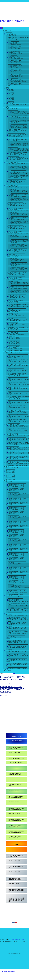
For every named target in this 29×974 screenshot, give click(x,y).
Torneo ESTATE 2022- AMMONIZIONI (16, 586)
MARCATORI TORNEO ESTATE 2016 (17, 658)
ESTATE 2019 (9, 614)
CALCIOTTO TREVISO (12, 21)
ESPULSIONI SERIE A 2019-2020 (19, 286)
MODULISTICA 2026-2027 (14, 135)
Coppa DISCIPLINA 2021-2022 (15, 249)
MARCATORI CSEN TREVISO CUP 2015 (18, 465)
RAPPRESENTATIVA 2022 (14, 52)
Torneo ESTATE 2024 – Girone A (16, 530)
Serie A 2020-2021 (12, 258)
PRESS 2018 (11, 99)
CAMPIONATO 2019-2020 (12, 278)
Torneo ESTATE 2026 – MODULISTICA (18, 502)
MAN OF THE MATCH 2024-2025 (16, 181)
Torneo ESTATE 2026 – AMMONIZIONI (16, 495)
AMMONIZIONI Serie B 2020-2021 (19, 269)
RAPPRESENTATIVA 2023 (14, 50)
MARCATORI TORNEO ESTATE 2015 (17, 664)
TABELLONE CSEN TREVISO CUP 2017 (18, 456)
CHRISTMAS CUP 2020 (17, 61)
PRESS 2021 (11, 96)
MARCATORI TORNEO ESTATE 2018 (17, 633)
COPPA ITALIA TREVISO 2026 (13, 364)
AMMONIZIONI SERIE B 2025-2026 (20, 150)
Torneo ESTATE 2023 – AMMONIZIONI (16, 564)
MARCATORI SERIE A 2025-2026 (19, 143)
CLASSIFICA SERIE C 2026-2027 (19, 124)
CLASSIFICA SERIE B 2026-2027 (19, 117)
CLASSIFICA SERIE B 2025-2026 (19, 148)
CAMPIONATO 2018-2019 (12, 301)
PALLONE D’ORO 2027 (14, 337)
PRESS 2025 (11, 90)
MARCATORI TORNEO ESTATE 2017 (17, 646)
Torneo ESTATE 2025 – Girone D (16, 511)
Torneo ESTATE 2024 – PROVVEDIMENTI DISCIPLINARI (17, 538)
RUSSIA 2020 (14, 62)
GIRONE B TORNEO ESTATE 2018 (17, 630)
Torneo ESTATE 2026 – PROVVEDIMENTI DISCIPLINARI (17, 492)
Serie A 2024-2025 (12, 165)
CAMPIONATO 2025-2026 (12, 138)
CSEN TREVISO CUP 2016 (12, 458)
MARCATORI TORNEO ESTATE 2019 (17, 622)
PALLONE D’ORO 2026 (14, 338)
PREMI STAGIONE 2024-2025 (15, 184)
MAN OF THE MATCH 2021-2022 (16, 253)
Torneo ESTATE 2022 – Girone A (16, 576)
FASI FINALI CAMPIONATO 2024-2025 (18, 163)
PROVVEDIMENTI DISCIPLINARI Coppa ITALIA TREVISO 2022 (18, 422)
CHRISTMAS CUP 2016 (17, 80)
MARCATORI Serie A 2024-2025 (19, 167)
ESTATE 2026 (9, 481)
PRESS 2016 (11, 102)
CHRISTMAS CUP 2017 (17, 75)
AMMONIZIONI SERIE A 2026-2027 (20, 113)
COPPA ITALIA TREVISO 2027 (13, 352)
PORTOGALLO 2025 (16, 44)
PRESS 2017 (11, 101)
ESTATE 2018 (9, 626)
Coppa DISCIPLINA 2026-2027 (15, 129)
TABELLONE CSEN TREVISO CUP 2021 (18, 425)
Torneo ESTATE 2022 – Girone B (16, 577)
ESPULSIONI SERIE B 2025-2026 (19, 152)
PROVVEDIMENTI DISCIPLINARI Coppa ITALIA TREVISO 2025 (18, 385)
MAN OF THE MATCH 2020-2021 (16, 276)
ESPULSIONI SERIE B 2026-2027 (19, 121)
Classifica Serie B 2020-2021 (17, 267)
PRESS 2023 (11, 93)
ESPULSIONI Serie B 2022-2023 (19, 223)
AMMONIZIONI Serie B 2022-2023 (19, 222)
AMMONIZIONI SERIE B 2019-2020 (20, 291)
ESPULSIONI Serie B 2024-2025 (19, 176)
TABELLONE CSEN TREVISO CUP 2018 (18, 452)
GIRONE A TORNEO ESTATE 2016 (17, 653)
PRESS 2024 (11, 92)
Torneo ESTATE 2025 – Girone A (16, 507)
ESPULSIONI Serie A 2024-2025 (18, 170)
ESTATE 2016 (9, 650)
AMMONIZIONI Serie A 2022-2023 (19, 216)
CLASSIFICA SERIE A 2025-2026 (19, 142)
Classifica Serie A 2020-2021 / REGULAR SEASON (18, 260)
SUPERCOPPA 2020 (10, 474)
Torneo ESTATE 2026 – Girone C (16, 486)
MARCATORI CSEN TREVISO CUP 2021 (18, 426)
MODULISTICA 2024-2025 (14, 182)
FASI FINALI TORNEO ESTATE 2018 (17, 627)
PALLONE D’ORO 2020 (14, 346)
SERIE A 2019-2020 (13, 281)
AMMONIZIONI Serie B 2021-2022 (19, 246)
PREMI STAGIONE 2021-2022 (15, 255)
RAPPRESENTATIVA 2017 (14, 74)
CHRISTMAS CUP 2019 (17, 65)
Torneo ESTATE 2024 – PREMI (15, 549)
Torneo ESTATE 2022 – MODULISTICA (18, 592)
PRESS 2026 (11, 89)
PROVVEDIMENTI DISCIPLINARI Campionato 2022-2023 (17, 227)
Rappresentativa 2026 (13, 39)
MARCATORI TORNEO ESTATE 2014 (17, 668)
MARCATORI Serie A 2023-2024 (19, 191)
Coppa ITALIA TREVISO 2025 (13, 375)
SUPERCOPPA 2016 (10, 479)
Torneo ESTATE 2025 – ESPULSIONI (20, 520)
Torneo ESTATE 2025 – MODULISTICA (18, 525)
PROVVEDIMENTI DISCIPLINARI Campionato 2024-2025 (17, 179)
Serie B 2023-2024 (12, 195)
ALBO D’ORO (9, 33)
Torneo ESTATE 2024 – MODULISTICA (18, 548)
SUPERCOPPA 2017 (10, 478)
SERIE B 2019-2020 (13, 287)
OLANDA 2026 (15, 41)
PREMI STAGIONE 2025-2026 (15, 161)
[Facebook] (13, 922)
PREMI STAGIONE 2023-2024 (15, 208)
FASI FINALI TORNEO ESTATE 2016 (17, 651)
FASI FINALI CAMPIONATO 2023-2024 (18, 188)
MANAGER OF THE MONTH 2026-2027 (18, 134)
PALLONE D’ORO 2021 (14, 345)
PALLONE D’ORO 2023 (14, 342)
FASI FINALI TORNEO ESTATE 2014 (17, 667)
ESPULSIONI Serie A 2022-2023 (18, 217)
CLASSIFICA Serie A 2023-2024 (18, 190)
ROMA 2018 (14, 71)
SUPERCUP (6, 466)
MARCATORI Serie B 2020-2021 (19, 268)
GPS (7, 106)
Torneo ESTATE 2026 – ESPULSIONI (20, 497)
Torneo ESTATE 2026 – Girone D (16, 488)
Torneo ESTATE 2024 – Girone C (16, 532)
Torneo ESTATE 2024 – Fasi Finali (16, 529)
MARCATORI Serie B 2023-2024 (19, 198)
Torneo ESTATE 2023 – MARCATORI (17, 567)
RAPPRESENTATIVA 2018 (14, 69)
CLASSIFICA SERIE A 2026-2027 (19, 111)
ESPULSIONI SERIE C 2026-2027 (19, 127)
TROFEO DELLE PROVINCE (18, 81)
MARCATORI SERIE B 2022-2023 (19, 221)
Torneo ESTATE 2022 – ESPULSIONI (20, 587)
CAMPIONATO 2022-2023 (12, 209)
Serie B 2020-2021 (12, 265)
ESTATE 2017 (9, 638)
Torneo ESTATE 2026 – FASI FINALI (17, 483)
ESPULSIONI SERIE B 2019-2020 (19, 292)
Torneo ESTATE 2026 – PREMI (15, 503)
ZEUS (7, 87)
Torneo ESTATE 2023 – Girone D (16, 557)
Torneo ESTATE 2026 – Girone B (16, 485)
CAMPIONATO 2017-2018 (12, 311)
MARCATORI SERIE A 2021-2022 (19, 239)
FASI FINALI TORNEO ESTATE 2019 (17, 615)
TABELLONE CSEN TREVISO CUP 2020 (18, 435)
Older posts (3, 695)
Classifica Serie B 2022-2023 (17, 219)
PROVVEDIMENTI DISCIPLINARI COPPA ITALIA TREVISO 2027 (17, 362)
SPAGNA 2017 (14, 78)
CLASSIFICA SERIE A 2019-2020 (19, 282)
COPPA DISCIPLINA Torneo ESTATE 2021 (18, 601)
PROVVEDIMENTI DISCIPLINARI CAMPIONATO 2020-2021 (17, 273)
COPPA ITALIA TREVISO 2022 (13, 410)
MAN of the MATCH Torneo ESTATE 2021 (18, 610)
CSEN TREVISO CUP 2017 (12, 455)
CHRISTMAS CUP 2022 (17, 53)
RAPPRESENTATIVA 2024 (14, 46)
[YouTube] (16, 922)
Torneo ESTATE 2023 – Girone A (16, 553)
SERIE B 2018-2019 (13, 305)
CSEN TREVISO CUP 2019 (12, 446)
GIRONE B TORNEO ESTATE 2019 (17, 618)
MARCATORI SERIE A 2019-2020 (19, 283)
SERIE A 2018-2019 (13, 302)
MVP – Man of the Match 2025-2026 (16, 157)
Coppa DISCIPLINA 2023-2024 (15, 202)
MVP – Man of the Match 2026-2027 (16, 133)
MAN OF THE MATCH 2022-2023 (16, 228)
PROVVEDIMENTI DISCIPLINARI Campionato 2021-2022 (17, 251)
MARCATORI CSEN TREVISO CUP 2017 (18, 457)
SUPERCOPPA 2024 (10, 469)
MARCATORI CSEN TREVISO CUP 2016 (18, 461)
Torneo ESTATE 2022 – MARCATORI (17, 589)
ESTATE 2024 (9, 527)
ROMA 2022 (14, 55)
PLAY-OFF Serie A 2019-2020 (15, 279)
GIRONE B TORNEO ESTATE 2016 (17, 654)
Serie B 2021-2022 (12, 242)
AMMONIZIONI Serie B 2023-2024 (19, 199)
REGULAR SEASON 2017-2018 (16, 315)
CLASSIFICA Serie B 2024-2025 (18, 172)
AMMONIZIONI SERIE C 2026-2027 (20, 126)
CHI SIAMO (9, 32)
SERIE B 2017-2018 (13, 314)
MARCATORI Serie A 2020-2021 (19, 262)
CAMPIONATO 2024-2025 (12, 162)
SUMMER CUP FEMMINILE (15, 637)
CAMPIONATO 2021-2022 (12, 232)
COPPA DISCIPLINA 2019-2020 (16, 296)
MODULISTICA (12, 207)
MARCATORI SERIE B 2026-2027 (19, 119)
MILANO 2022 (14, 56)
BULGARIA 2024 (15, 48)
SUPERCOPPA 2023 (10, 470)
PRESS (7, 88)
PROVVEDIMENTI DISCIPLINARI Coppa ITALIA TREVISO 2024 (18, 397)
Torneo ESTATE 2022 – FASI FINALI (17, 575)
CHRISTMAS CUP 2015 (17, 84)
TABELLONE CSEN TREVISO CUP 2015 (18, 463)
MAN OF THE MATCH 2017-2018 (16, 320)
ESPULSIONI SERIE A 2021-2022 (19, 241)
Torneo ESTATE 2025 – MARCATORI (17, 521)
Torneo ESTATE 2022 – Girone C (16, 578)
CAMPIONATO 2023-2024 (12, 185)
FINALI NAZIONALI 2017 (17, 76)
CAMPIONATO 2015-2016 (12, 328)
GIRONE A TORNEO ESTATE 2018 (17, 628)
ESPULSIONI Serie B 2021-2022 (19, 248)
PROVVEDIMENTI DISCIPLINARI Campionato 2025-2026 (17, 155)
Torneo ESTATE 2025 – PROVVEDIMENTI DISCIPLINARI (17, 515)
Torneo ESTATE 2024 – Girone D (16, 534)
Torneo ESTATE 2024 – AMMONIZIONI (16, 541)
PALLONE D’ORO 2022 (14, 343)
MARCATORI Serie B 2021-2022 (19, 245)
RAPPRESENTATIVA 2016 (14, 79)
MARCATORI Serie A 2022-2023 (19, 214)
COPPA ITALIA (6, 351)
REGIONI (8, 85)
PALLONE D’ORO (10, 336)
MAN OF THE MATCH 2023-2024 (16, 205)
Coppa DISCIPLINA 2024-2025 (15, 177)
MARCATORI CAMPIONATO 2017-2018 (18, 319)
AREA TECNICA (12, 35)
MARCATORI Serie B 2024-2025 (19, 173)
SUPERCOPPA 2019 (10, 475)
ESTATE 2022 (9, 573)
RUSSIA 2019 (14, 67)
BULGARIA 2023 (15, 51)
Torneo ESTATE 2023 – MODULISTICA (18, 571)
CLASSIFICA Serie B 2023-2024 (18, 196)
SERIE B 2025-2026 (13, 147)
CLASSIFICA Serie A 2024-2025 (18, 166)
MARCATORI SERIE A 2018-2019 (19, 304)
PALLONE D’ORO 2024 (14, 341)
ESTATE (5, 480)
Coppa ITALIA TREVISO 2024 (13, 387)
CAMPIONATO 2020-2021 (12, 256)
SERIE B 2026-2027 (13, 116)
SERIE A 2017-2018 (13, 313)
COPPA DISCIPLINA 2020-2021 (16, 274)
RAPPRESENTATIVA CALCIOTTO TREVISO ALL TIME (12, 689)
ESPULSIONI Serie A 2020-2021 (18, 264)
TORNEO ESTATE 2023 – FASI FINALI (18, 552)
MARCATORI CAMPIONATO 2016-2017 (18, 327)
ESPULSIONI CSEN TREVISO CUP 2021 (18, 430)
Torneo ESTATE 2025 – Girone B (16, 508)
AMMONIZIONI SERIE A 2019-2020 (20, 285)
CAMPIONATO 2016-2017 (12, 322)
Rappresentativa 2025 (13, 42)
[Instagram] (14, 922)
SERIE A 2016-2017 (13, 323)
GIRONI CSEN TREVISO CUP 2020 (17, 437)
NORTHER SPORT (7, 30)
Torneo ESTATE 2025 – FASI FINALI (17, 506)
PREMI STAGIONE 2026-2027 (15, 136)
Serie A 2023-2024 (12, 189)
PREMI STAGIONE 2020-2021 (15, 277)
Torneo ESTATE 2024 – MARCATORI (17, 544)
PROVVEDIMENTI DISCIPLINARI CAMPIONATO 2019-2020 (17, 294)
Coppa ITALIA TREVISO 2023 (13, 398)
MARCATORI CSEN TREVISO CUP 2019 (18, 449)
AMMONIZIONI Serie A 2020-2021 (19, 263)
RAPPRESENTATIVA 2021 (14, 57)
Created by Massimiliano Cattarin (7, 971)
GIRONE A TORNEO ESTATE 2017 (17, 641)
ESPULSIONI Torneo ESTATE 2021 (19, 608)
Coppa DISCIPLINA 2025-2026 (15, 153)
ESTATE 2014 (9, 665)
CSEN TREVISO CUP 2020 (12, 434)
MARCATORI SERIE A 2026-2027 (19, 112)
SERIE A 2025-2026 (13, 140)
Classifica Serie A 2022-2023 (17, 213)
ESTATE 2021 (9, 595)
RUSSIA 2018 (14, 73)
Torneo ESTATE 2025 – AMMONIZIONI (16, 518)
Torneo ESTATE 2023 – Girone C (16, 555)
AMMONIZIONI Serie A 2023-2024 (19, 193)
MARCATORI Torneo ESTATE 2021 (17, 609)
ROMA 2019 (14, 66)
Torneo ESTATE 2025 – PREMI (15, 526)
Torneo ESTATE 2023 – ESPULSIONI (20, 566)
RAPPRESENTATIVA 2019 (14, 64)
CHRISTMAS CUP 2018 (17, 70)
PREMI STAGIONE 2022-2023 (15, 231)
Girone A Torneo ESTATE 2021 (15, 598)
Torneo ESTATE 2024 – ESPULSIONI (20, 543)
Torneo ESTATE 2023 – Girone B (16, 554)
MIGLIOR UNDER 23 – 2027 (15, 348)
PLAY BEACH (9, 103)
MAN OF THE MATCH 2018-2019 (16, 310)
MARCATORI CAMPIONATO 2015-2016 (18, 331)
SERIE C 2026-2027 (13, 122)
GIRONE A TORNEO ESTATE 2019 (17, 617)
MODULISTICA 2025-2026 (14, 159)
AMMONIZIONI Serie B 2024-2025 (19, 175)
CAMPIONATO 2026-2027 (12, 108)
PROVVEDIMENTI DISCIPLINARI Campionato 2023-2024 (17, 204)
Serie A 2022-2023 (12, 212)
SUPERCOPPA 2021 (10, 472)
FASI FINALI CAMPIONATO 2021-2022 (18, 234)
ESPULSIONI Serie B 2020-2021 (19, 271)
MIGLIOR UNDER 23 (11, 347)
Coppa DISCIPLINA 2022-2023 (15, 225)
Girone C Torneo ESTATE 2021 (15, 600)
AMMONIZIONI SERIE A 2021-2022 (20, 240)
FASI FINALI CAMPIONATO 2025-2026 (18, 139)
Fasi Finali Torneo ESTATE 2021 (15, 596)
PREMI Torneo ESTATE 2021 (15, 612)
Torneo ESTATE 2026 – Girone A (16, 484)
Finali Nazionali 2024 (13, 186)
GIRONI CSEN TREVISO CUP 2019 (17, 448)
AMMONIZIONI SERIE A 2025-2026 (20, 144)
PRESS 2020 (11, 97)
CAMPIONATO (6, 107)
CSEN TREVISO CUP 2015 (12, 462)
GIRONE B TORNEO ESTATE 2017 (17, 642)
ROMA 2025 (14, 43)
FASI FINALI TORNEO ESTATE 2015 (17, 663)
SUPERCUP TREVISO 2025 (12, 467)
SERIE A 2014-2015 (13, 333)
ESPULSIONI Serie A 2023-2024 (18, 194)
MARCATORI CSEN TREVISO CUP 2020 (18, 438)
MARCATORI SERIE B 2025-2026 (19, 149)
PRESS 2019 (11, 98)
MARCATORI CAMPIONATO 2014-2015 (18, 334)
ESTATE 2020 (9, 613)
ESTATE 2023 (9, 550)
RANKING (5, 669)
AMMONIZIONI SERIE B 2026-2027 (20, 120)
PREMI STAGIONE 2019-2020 (15, 300)
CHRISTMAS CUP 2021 (17, 58)
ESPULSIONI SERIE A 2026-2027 (19, 115)
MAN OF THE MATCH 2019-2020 (16, 297)
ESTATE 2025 (9, 504)
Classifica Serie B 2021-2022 (17, 244)
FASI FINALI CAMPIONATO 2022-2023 (18, 211)
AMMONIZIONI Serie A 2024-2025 (19, 168)
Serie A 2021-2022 (12, 235)
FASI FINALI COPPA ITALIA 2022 (16, 411)
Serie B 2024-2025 (12, 171)
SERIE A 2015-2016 (13, 329)
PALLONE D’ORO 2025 (14, 340)
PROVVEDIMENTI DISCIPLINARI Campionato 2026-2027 (17, 131)
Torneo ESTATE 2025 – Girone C (16, 509)
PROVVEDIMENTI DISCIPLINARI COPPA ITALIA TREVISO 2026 (17, 374)
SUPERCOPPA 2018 (10, 476)
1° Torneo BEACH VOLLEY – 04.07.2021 (18, 104)
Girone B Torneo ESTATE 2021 (15, 599)
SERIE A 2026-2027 (13, 110)
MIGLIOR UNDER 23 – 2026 (15, 350)
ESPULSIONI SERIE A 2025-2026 (19, 145)
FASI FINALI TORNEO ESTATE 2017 (17, 640)
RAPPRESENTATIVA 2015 (14, 83)
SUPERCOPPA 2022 (10, 471)
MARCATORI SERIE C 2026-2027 (19, 125)
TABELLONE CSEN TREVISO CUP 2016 (18, 460)
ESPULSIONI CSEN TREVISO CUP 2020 (18, 442)
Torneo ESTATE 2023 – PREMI (15, 572)
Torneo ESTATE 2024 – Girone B (16, 531)
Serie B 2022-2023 (12, 218)
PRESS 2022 (11, 94)
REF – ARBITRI (7, 670)
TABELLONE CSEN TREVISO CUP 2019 (18, 447)
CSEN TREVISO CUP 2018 (12, 451)
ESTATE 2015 (9, 661)
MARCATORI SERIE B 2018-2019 (19, 306)
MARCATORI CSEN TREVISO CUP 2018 (18, 453)
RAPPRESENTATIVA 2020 (14, 60)
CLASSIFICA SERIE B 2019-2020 (19, 288)
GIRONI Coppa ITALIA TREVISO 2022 (17, 412)
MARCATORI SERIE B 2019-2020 (19, 290)
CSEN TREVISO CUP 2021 (12, 424)
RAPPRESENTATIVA (11, 34)
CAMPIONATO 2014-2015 (12, 332)
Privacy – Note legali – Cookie (17, 939)
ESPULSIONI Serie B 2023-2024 (19, 200)
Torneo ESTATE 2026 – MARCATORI (17, 498)
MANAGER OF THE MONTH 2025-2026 (18, 158)
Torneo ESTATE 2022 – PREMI (15, 594)
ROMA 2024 (14, 47)
